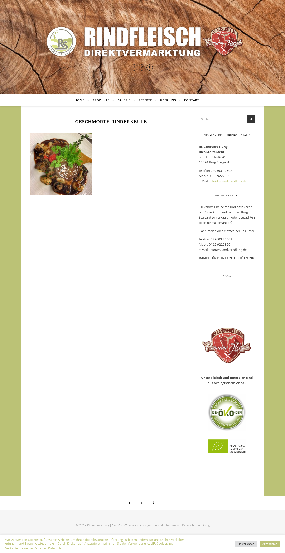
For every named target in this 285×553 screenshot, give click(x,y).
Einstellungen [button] (246, 544)
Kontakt (191, 100)
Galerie (124, 100)
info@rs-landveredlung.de (228, 181)
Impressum (173, 525)
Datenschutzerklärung (196, 525)
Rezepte (145, 100)
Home (79, 100)
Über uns (168, 100)
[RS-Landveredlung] (142, 41)
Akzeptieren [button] (269, 544)
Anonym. (145, 525)
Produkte (101, 100)
